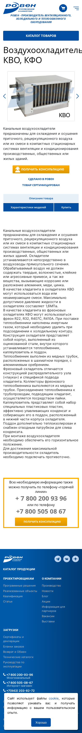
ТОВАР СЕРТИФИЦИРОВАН (41, 185)
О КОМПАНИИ (51, 578)
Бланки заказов (13, 646)
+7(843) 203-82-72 (20, 690)
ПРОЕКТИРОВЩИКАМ (18, 578)
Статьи (7, 601)
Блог (45, 596)
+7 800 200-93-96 (19, 674)
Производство (51, 585)
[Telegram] (57, 558)
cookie (54, 698)
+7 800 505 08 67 (41, 511)
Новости (47, 591)
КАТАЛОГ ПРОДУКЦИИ (19, 569)
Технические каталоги (18, 657)
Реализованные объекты (20, 591)
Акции (46, 601)
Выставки (48, 621)
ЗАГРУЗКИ (10, 630)
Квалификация (12, 596)
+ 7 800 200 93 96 (41, 498)
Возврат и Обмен (14, 651)
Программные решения (19, 585)
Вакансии (48, 616)
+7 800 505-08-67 (19, 682)
